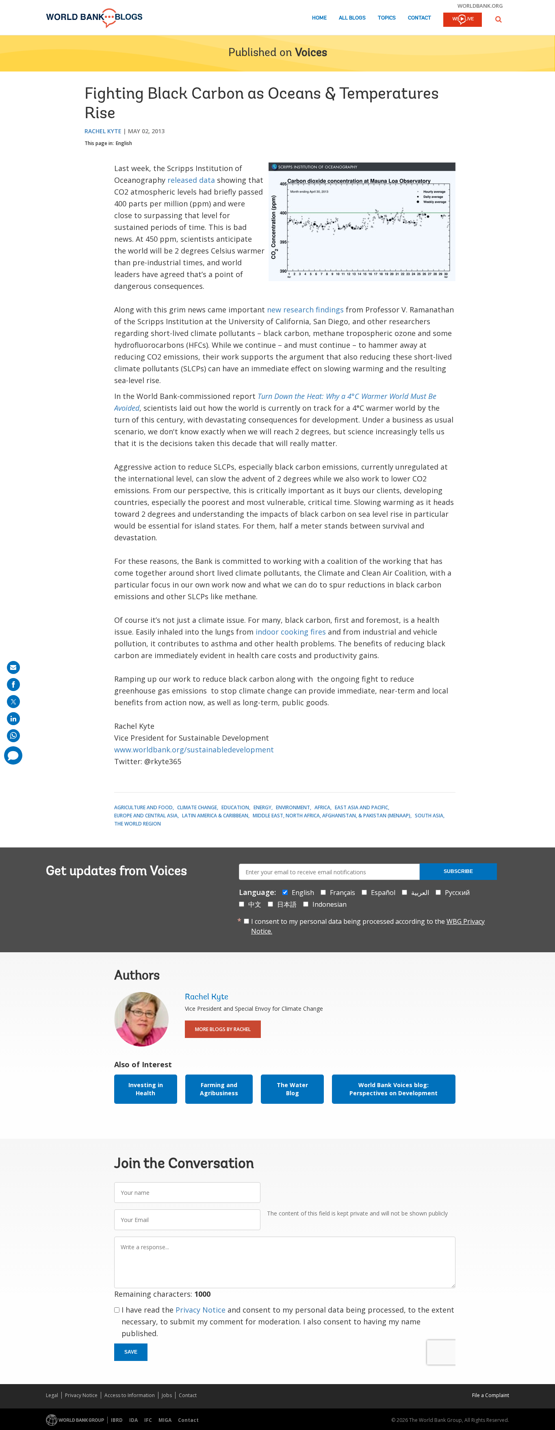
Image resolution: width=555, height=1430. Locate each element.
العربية (420, 892)
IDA (133, 1420)
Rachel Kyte (103, 131)
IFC (148, 1420)
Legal (52, 1395)
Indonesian (329, 904)
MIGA (164, 1420)
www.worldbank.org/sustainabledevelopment (194, 749)
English (124, 143)
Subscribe (458, 871)
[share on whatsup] (13, 735)
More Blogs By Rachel (223, 1029)
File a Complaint (490, 1395)
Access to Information (129, 1395)
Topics (387, 18)
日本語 (287, 904)
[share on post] (13, 701)
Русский (457, 892)
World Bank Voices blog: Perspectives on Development (393, 1089)
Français (342, 892)
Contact (419, 18)
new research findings (305, 309)
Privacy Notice (200, 1310)
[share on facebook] (13, 684)
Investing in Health (145, 1089)
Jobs (167, 1395)
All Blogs (352, 18)
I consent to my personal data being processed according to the (368, 926)
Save (130, 1352)
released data (191, 180)
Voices (311, 53)
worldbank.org (480, 5)
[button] (498, 19)
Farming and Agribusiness (219, 1089)
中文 (254, 904)
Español (383, 892)
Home (319, 18)
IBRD (117, 1420)
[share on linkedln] (13, 718)
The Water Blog (292, 1089)
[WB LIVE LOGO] (462, 20)
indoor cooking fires (292, 632)
